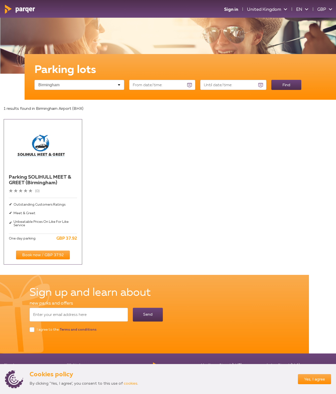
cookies (130, 384)
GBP (321, 9)
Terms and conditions (78, 329)
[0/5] (22, 191)
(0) (37, 191)
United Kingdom (264, 9)
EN (299, 9)
